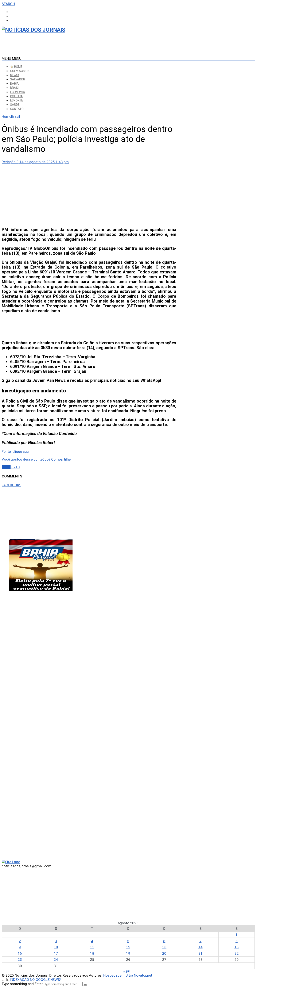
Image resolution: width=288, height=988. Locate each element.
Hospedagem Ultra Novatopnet (127, 975)
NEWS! (14, 75)
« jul (126, 971)
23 (20, 959)
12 (128, 947)
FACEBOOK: (11, 485)
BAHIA (14, 83)
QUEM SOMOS (20, 71)
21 (200, 953)
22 (236, 953)
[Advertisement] (89, 193)
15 (236, 947)
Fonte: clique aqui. (16, 451)
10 (56, 947)
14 (200, 947)
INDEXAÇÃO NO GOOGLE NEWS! (35, 979)
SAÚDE (15, 104)
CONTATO (17, 109)
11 (92, 947)
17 (56, 953)
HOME (17, 66)
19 (128, 953)
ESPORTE (16, 100)
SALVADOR (17, 79)
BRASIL (15, 87)
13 (164, 947)
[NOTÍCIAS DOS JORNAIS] (33, 30)
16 (20, 953)
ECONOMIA (17, 92)
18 (92, 953)
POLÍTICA (16, 96)
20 (164, 953)
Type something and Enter (22, 984)
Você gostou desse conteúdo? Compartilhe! (36, 459)
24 (56, 959)
